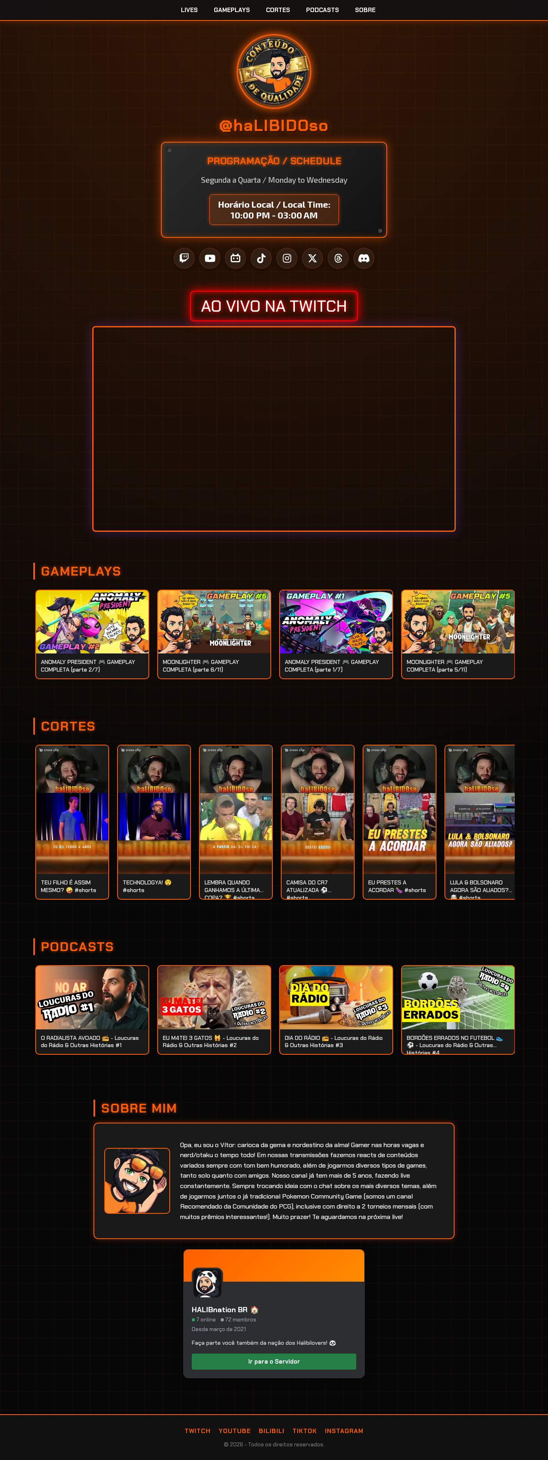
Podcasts (322, 10)
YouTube (235, 1431)
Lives (189, 10)
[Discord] (363, 258)
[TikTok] (261, 258)
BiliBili (271, 1431)
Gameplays (232, 10)
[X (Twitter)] (312, 258)
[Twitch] (184, 258)
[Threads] (338, 258)
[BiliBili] (235, 258)
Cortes (278, 10)
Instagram (344, 1431)
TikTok (304, 1431)
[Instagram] (286, 258)
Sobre (365, 10)
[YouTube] (209, 258)
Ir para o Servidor (274, 1362)
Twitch (198, 1431)
